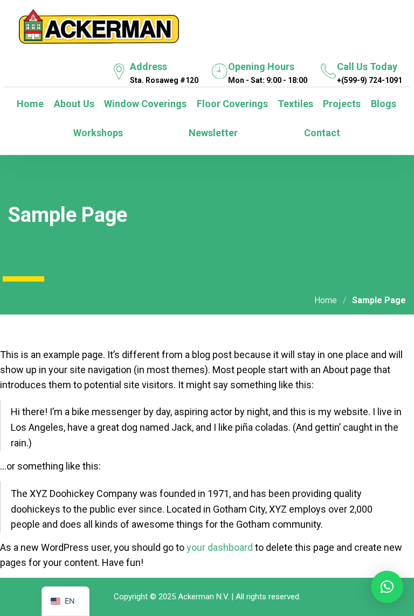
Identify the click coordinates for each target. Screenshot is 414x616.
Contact (321, 132)
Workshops (97, 132)
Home (29, 103)
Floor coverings (231, 103)
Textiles (294, 103)
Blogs (382, 103)
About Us (73, 103)
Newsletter (212, 132)
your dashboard (220, 547)
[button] (387, 587)
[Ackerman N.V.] (99, 24)
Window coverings (144, 103)
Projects (341, 103)
